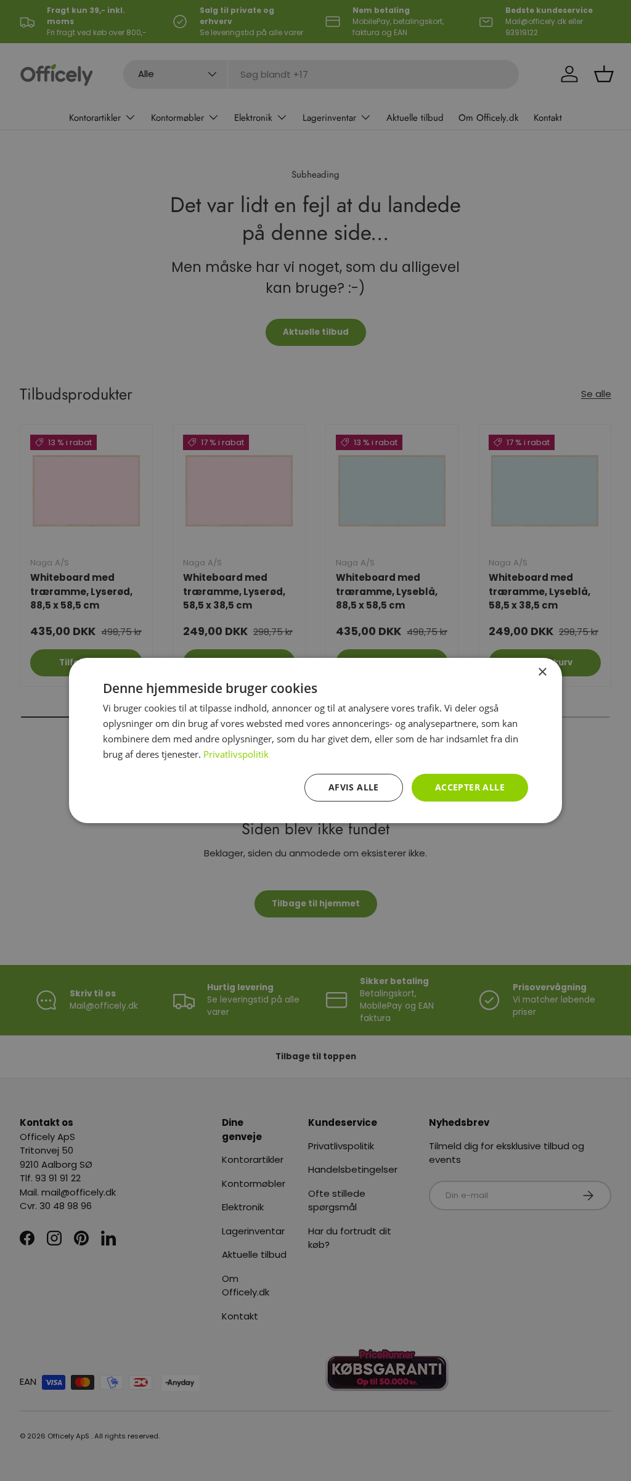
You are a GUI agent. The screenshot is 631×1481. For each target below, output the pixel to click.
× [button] (542, 672)
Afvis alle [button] (353, 787)
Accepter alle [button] (470, 787)
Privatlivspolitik (236, 754)
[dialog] (315, 740)
